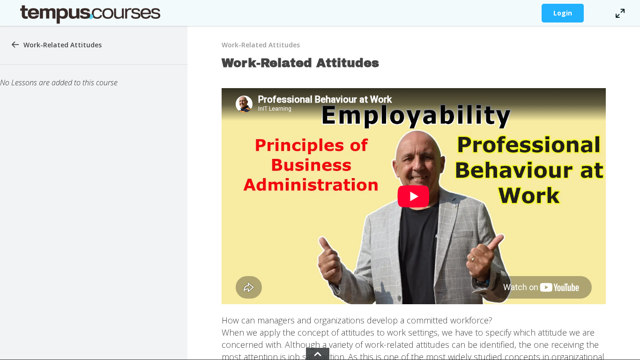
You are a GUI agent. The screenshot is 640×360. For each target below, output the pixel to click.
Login (562, 12)
